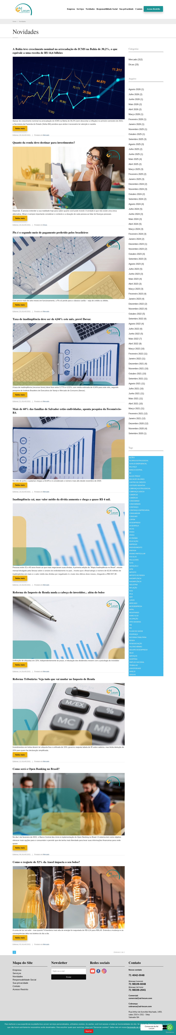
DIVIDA (131, 532)
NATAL (131, 609)
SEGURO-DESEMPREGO (138, 650)
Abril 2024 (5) (135, 224)
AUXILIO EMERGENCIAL (138, 464)
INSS (131, 591)
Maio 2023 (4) (135, 279)
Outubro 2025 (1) (137, 134)
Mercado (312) (136, 59)
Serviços (80, 8)
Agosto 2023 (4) (136, 264)
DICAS (131, 529)
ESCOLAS (133, 557)
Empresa (71, 8)
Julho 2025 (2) (135, 149)
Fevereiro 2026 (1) (137, 119)
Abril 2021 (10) (136, 403)
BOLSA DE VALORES (136, 479)
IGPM (131, 569)
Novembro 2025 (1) (138, 129)
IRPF (131, 597)
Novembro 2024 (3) (138, 189)
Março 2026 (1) (136, 114)
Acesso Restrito (153, 8)
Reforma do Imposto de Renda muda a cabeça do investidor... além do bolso (58, 592)
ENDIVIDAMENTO (135, 547)
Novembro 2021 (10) (138, 368)
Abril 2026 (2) (135, 109)
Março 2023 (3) (136, 289)
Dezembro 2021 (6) (138, 363)
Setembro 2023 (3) (137, 259)
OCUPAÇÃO (133, 619)
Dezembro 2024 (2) (138, 184)
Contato (138, 8)
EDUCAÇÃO (133, 541)
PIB (130, 625)
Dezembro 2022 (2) (138, 304)
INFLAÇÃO (133, 588)
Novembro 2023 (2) (138, 249)
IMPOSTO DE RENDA (137, 575)
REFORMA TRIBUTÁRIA (137, 637)
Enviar (68, 977)
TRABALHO (133, 665)
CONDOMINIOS (134, 504)
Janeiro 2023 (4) (136, 299)
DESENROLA (134, 526)
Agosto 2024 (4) (136, 204)
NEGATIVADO (134, 613)
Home (14, 21)
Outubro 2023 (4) (137, 254)
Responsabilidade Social (107, 8)
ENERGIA (132, 550)
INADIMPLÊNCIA (135, 581)
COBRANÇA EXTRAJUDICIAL (139, 488)
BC (130, 473)
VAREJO (132, 671)
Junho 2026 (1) (136, 99)
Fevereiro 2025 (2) (137, 174)
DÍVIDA (131, 535)
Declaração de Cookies (136, 1027)
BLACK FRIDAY (134, 476)
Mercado (46, 135)
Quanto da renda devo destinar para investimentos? (44, 142)
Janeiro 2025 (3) (136, 179)
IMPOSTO (132, 572)
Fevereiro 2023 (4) (137, 294)
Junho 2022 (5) (136, 333)
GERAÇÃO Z (133, 566)
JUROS (132, 600)
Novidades (90, 8)
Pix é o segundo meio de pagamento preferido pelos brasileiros (50, 232)
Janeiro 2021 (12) (137, 418)
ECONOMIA (133, 538)
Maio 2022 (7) (135, 339)
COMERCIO (133, 495)
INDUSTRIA (133, 585)
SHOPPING (133, 659)
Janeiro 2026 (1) (136, 124)
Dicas (45, 225)
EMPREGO (133, 544)
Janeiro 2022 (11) (137, 358)
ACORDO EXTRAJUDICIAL (139, 461)
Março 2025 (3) (136, 169)
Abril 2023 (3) (135, 284)
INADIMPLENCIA (135, 578)
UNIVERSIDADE (135, 668)
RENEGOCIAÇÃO (135, 644)
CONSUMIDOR (134, 513)
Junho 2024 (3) (136, 214)
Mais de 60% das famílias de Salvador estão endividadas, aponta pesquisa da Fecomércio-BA (67, 411)
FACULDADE (134, 560)
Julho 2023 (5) (135, 269)
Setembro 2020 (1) (137, 433)
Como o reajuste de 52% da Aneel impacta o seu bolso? (46, 862)
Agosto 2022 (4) (136, 324)
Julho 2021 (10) (136, 388)
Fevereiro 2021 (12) (138, 413)
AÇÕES (132, 457)
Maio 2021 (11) (136, 398)
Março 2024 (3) (136, 229)
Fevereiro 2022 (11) (138, 353)
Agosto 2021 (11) (137, 383)
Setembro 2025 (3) (137, 139)
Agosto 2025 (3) (136, 144)
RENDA (132, 640)
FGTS (131, 563)
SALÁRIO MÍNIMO (135, 647)
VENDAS (132, 675)
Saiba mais (20, 128)
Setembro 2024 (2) (137, 199)
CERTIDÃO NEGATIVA (137, 485)
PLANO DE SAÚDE (136, 631)
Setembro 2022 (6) (137, 318)
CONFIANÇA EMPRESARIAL (139, 510)
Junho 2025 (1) (136, 154)
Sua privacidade (126, 8)
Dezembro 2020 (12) (138, 423)
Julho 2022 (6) (135, 329)
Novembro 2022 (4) (138, 309)
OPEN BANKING (135, 622)
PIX (130, 628)
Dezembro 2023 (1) (138, 244)
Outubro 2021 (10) (137, 373)
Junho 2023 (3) (136, 274)
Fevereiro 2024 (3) (137, 234)
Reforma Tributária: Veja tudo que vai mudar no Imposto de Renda (54, 679)
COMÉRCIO (133, 498)
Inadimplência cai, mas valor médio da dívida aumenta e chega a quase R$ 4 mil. (62, 499)
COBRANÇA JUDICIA (136, 492)
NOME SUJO (133, 616)
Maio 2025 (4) (135, 159)
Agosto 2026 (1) (136, 89)
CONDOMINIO (134, 501)
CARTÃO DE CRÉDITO (137, 482)
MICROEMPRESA (135, 606)
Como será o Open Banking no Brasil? (36, 769)
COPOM (132, 519)
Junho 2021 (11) (136, 393)
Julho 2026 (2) (135, 94)
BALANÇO (133, 467)
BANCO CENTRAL (136, 470)
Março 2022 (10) (136, 348)
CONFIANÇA (133, 507)
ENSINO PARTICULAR (137, 554)
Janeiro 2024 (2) (136, 239)
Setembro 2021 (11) (138, 378)
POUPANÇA (133, 634)
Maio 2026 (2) (135, 104)
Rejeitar (89, 1031)
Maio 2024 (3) (135, 219)
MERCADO (133, 603)
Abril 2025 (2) (135, 164)
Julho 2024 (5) (135, 209)
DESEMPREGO (134, 523)
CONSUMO (133, 516)
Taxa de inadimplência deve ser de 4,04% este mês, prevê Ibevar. (52, 319)
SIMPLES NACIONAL (136, 662)
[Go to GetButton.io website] (170, 1032)
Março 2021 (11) (136, 408)
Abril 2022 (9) (135, 343)
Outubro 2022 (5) (137, 314)
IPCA (131, 594)
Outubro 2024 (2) (137, 194)
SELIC (131, 653)
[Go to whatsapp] (170, 1027)
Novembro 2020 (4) (138, 428)
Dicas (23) (134, 64)
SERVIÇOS (133, 656)
